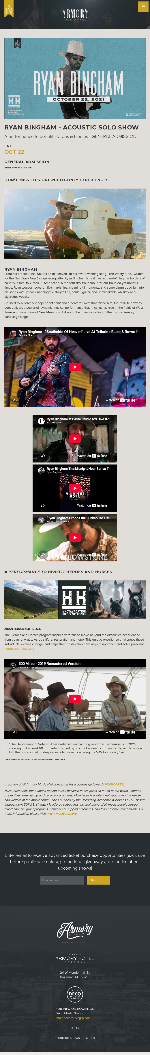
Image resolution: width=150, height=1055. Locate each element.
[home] (9, 8)
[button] (143, 6)
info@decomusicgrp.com (73, 1017)
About (90, 1038)
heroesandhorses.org (19, 648)
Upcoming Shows (67, 1038)
